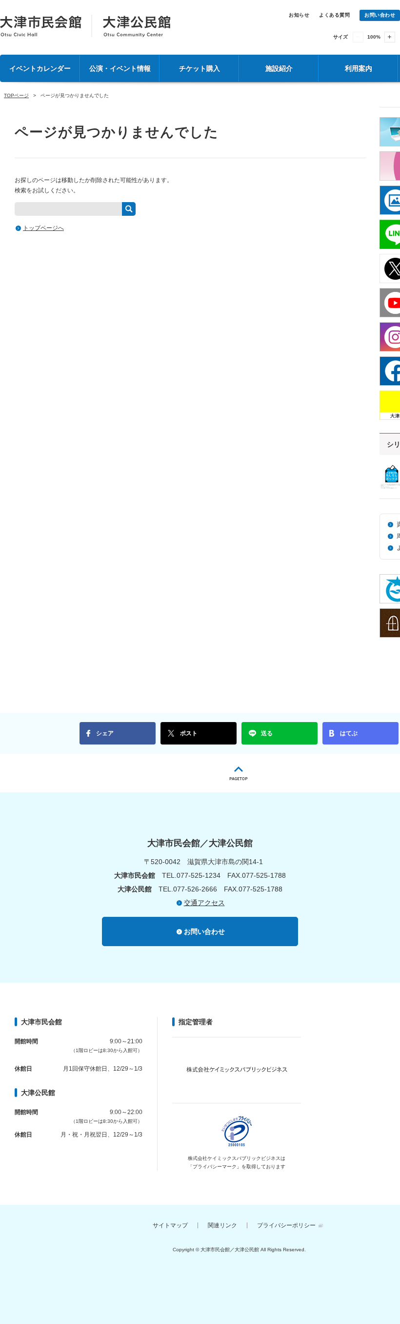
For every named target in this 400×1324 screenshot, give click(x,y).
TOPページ (16, 95)
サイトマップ (170, 1225)
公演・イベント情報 (120, 68)
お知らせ (299, 15)
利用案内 (358, 68)
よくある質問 (334, 15)
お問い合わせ (379, 15)
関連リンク (222, 1225)
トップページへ (43, 228)
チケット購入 (199, 68)
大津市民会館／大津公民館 (85, 26)
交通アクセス (204, 903)
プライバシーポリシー (286, 1225)
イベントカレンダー (40, 68)
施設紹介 (279, 68)
